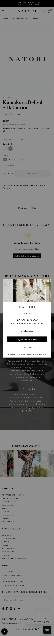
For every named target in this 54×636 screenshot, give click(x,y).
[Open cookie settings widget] (4, 631)
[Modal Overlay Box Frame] (27, 318)
